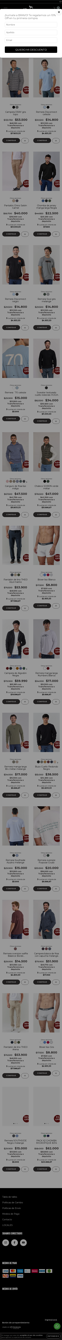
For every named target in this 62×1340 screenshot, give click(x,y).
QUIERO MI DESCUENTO (31, 49)
